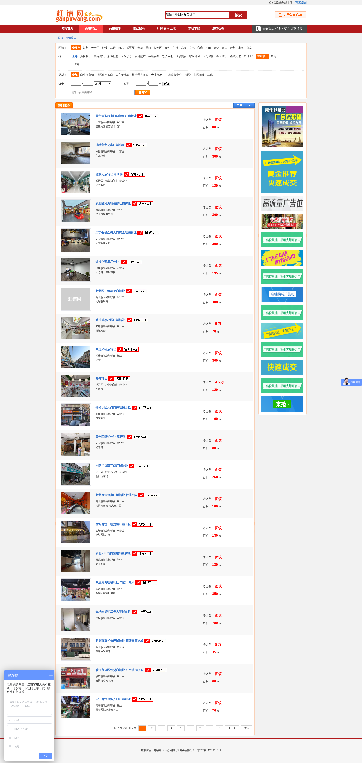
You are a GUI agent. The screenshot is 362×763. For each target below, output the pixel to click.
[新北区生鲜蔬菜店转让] (75, 309)
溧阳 (148, 47)
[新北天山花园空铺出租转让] (75, 571)
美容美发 (99, 56)
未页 (246, 728)
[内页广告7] (284, 294)
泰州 (232, 47)
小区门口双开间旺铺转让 (112, 465)
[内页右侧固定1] (284, 126)
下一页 (232, 728)
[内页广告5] (284, 331)
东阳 (208, 47)
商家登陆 (301, 2)
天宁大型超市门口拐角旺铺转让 (116, 115)
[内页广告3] (284, 367)
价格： (62, 83)
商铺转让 (91, 28)
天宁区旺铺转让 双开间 (111, 436)
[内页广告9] (284, 258)
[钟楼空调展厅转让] (75, 279)
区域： (62, 47)
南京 (249, 47)
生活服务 (153, 56)
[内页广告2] (284, 385)
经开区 (158, 47)
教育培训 (221, 56)
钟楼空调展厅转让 (108, 261)
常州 (85, 47)
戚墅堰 (131, 47)
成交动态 (218, 28)
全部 (75, 56)
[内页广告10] (284, 239)
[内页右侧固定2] (284, 172)
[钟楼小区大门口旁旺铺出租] (75, 425)
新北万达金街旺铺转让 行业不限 (116, 495)
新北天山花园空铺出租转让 (113, 553)
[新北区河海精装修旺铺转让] (75, 221)
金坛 (140, 47)
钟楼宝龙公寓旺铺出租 (110, 145)
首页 (60, 37)
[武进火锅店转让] (75, 367)
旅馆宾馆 (235, 56)
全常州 (76, 47)
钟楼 (104, 47)
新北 (121, 47)
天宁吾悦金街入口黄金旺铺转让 (116, 232)
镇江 (224, 47)
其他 (273, 56)
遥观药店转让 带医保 (109, 174)
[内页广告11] (284, 221)
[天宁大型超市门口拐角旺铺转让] (75, 134)
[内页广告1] (284, 404)
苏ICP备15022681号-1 (209, 750)
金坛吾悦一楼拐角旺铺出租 (113, 524)
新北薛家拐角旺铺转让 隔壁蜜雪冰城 (119, 640)
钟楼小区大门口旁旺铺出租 (113, 407)
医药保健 (208, 56)
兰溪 (175, 47)
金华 (167, 47)
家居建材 (194, 56)
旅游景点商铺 (140, 74)
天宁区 (95, 47)
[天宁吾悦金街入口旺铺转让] (75, 717)
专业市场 (156, 74)
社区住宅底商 (105, 74)
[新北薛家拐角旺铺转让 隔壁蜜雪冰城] (75, 658)
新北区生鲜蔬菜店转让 (110, 290)
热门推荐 (64, 105)
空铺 (76, 64)
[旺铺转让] (75, 396)
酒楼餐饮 (85, 56)
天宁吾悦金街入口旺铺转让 (113, 699)
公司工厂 (249, 56)
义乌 (192, 47)
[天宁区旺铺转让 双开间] (75, 454)
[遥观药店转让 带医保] (75, 192)
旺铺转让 (101, 378)
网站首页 (67, 28)
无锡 (216, 47)
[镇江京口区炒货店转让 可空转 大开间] (75, 688)
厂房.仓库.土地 (166, 28)
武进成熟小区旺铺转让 (111, 320)
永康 (200, 47)
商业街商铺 (87, 74)
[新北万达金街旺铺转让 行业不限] (75, 513)
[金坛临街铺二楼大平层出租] (75, 629)
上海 (241, 47)
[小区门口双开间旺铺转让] (75, 484)
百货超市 (140, 56)
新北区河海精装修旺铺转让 (113, 203)
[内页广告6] (284, 312)
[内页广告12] (284, 203)
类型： (62, 74)
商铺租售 (115, 28)
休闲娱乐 (126, 56)
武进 (113, 47)
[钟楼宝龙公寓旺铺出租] (75, 163)
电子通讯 (167, 56)
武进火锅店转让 (106, 349)
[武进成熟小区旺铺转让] (75, 338)
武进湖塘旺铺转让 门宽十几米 (115, 582)
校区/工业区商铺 (194, 74)
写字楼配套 (122, 74)
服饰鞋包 (112, 56)
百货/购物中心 (173, 74)
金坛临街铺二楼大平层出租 (113, 611)
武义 (183, 47)
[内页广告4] (284, 349)
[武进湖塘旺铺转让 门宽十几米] (75, 600)
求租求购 (194, 28)
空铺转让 (262, 56)
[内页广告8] (284, 276)
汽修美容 (181, 56)
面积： (128, 83)
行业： (62, 56)
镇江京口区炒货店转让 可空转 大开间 (120, 670)
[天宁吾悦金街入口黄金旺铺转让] (75, 250)
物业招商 (139, 28)
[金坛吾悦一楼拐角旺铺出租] (75, 542)
